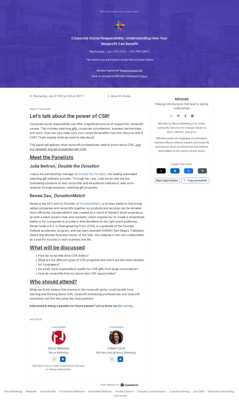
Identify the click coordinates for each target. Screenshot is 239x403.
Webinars (31, 391)
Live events (120, 395)
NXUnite (182, 99)
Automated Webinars (100, 391)
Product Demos (124, 391)
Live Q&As (199, 391)
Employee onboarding (221, 391)
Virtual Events (48, 391)
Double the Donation (92, 174)
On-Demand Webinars (72, 391)
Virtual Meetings (13, 391)
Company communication (151, 391)
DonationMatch (90, 203)
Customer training (179, 391)
